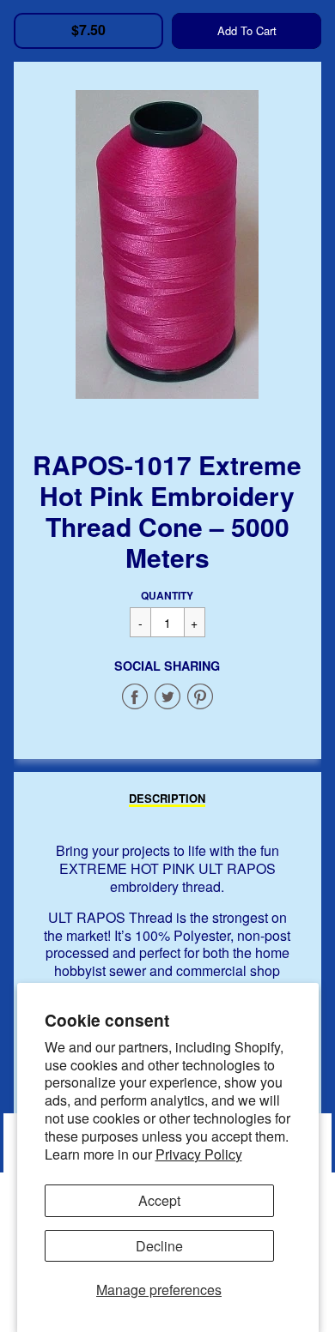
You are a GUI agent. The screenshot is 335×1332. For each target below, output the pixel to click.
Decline (159, 1246)
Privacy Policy (198, 1154)
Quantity (167, 595)
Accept (159, 1200)
